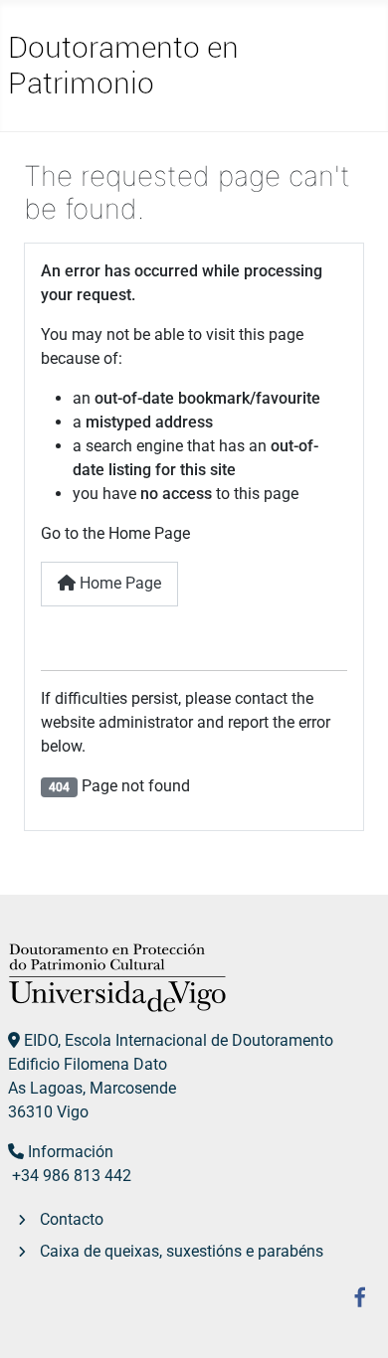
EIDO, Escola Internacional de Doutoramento (178, 1040)
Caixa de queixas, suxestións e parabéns (181, 1251)
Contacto (71, 1219)
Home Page (118, 583)
